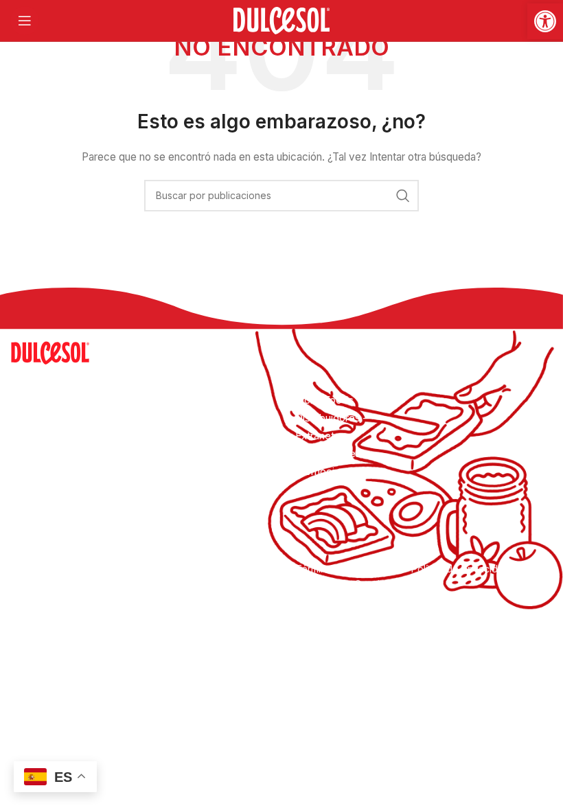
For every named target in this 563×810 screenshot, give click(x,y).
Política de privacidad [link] (460, 569)
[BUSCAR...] (403, 195)
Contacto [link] (176, 524)
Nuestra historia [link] (191, 399)
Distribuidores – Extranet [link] (332, 426)
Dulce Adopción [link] (192, 471)
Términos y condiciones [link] (350, 569)
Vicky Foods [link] (324, 399)
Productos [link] (179, 435)
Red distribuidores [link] (197, 489)
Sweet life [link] (178, 453)
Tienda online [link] (185, 506)
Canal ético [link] (379, 584)
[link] (545, 21)
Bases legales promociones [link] (328, 462)
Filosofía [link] (174, 417)
